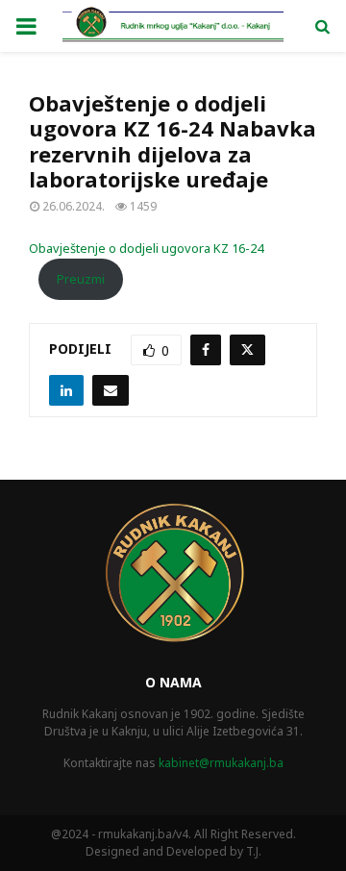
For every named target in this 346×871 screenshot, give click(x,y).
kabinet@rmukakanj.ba (221, 763)
